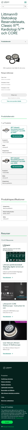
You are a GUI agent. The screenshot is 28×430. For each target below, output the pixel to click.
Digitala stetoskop (6, 384)
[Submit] (25, 6)
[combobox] (14, 6)
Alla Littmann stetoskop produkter (10, 393)
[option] (14, 59)
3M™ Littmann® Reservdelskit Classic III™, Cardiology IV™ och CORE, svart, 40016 (18, 160)
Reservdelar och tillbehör (7, 390)
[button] (7, 426)
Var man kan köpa (17, 136)
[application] (14, 58)
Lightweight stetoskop (7, 387)
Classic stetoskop (6, 382)
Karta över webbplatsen (7, 400)
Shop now (14, 95)
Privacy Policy (19, 418)
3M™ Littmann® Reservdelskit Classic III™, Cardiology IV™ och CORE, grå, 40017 (18, 130)
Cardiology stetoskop (7, 379)
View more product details (14, 101)
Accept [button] (7, 422)
